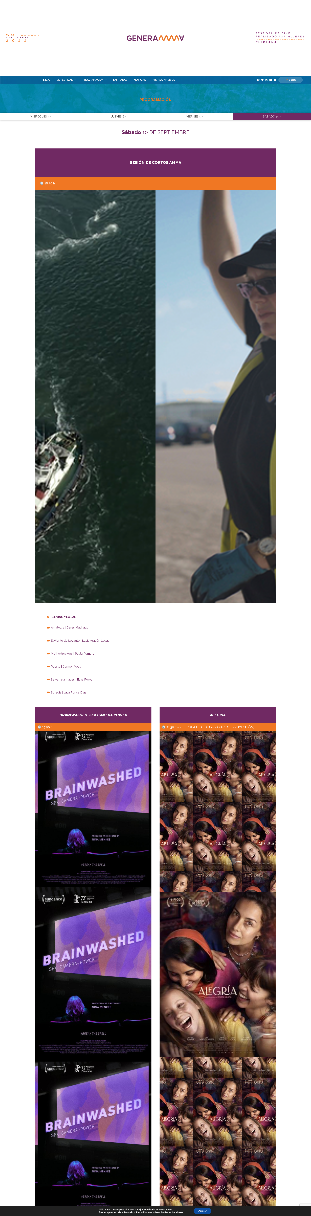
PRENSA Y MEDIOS (163, 79)
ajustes (179, 1212)
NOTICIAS (140, 79)
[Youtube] (270, 80)
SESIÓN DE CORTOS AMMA (155, 162)
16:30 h (49, 183)
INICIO (46, 79)
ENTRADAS (120, 79)
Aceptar (202, 1210)
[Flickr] (275, 80)
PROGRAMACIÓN (93, 79)
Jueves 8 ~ (119, 116)
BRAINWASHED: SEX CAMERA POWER (93, 715)
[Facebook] (258, 80)
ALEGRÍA (218, 715)
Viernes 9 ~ (194, 116)
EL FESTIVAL (65, 79)
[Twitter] (262, 80)
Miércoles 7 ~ (41, 116)
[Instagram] (266, 80)
